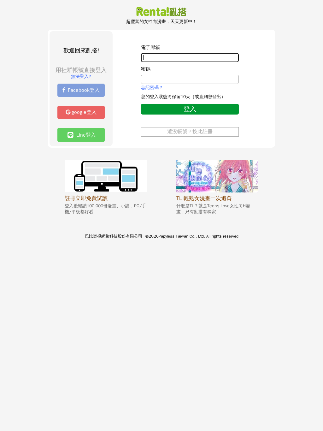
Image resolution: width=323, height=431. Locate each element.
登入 (190, 109)
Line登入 (84, 135)
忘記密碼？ (152, 88)
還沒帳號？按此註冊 (190, 131)
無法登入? (81, 76)
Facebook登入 (84, 90)
